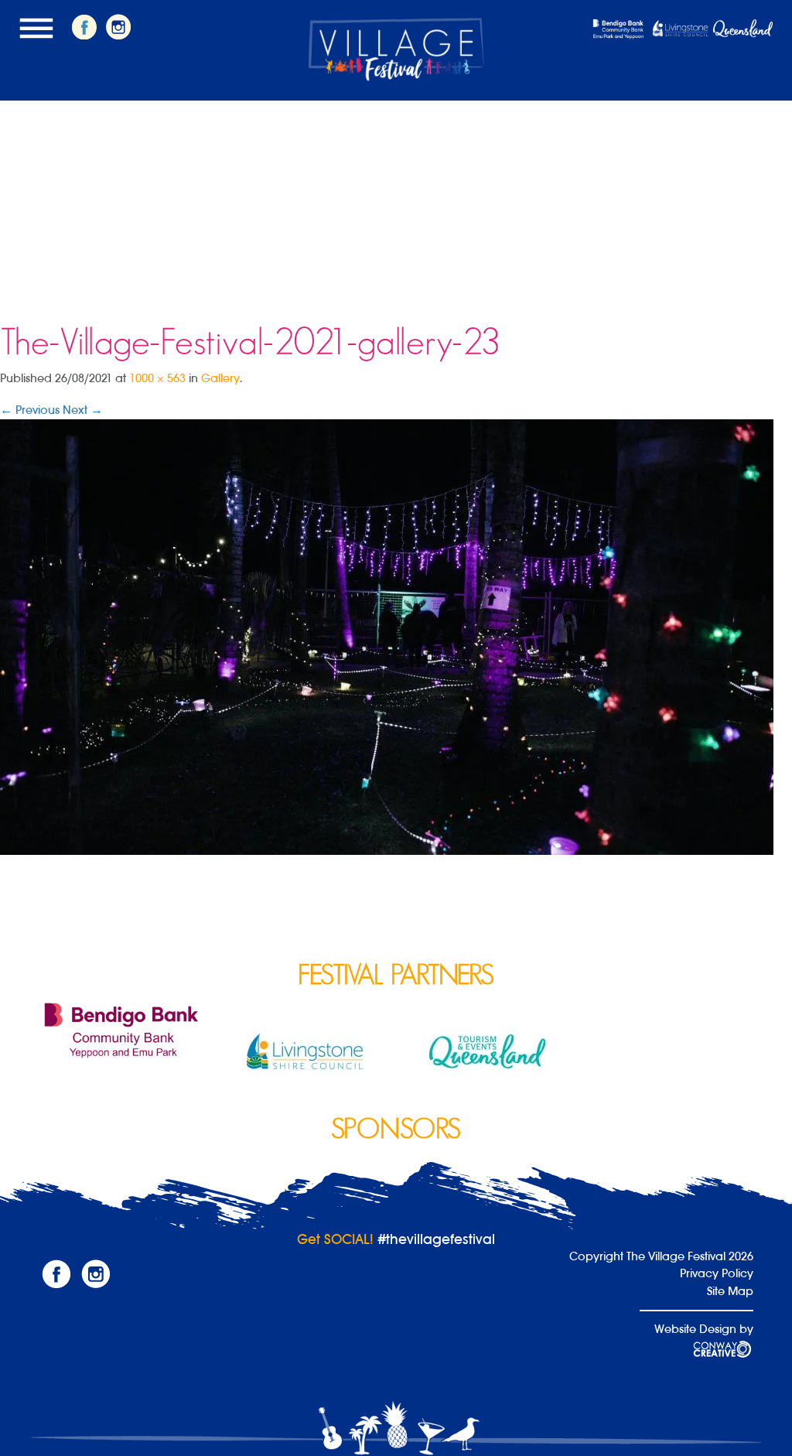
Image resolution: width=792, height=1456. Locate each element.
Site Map (730, 1290)
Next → (83, 409)
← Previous (30, 409)
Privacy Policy (716, 1273)
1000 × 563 (157, 378)
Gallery (220, 378)
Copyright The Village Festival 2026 (661, 1256)
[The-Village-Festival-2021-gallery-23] (386, 636)
